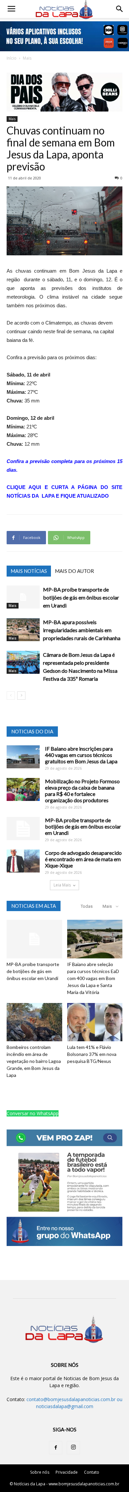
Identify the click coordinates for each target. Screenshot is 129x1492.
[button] (119, 9)
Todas (87, 906)
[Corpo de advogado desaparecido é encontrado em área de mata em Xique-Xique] (23, 861)
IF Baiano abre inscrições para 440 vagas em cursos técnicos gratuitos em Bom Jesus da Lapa (81, 754)
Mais (27, 58)
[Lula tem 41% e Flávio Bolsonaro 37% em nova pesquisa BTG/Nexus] (95, 1022)
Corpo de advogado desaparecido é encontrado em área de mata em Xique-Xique (83, 859)
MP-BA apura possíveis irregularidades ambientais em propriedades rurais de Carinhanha (81, 630)
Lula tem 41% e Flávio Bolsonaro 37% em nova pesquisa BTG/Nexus (91, 1054)
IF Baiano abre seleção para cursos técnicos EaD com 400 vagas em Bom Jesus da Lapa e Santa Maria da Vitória (93, 978)
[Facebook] (55, 1447)
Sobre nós (39, 1472)
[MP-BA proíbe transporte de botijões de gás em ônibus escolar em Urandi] (23, 597)
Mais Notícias (29, 571)
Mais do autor (74, 571)
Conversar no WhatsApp (33, 1113)
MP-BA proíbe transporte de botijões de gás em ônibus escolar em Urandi (81, 597)
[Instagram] (73, 1447)
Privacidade (67, 1472)
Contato (91, 1472)
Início (12, 58)
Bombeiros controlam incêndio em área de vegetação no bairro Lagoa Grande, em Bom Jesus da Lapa (34, 1061)
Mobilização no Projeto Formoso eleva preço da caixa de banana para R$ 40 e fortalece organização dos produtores (82, 790)
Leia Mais (62, 885)
